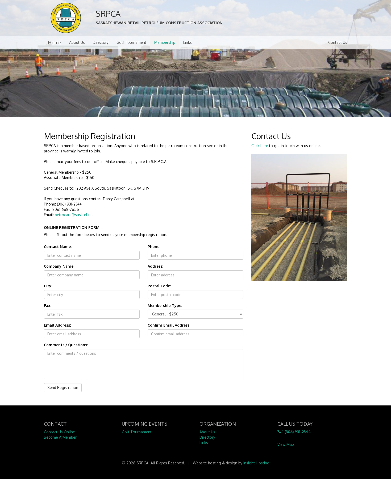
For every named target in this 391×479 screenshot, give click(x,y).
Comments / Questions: (66, 345)
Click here (259, 145)
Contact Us (337, 42)
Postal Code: (159, 286)
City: (48, 286)
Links (187, 42)
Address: (155, 266)
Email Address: (57, 325)
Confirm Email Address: (169, 325)
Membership (164, 42)
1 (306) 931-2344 (296, 431)
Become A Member (60, 437)
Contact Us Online (59, 432)
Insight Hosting (256, 463)
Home (54, 42)
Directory (101, 42)
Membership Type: (165, 305)
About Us (77, 42)
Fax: (47, 305)
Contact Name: (58, 246)
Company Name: (59, 266)
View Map (285, 444)
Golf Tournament (131, 42)
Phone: (154, 246)
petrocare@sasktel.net (74, 214)
